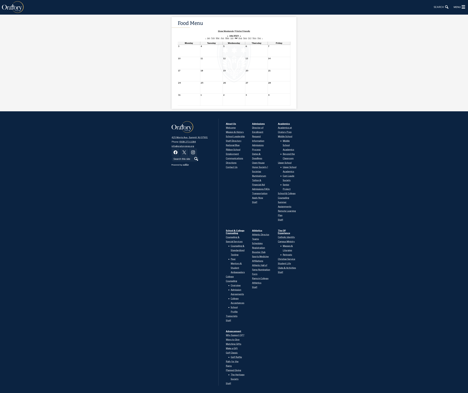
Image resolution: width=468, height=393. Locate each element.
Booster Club (258, 252)
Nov (254, 38)
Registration (258, 247)
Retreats (287, 254)
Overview (236, 285)
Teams (255, 239)
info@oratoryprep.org (183, 146)
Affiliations (257, 261)
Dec (259, 38)
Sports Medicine (260, 256)
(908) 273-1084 (187, 142)
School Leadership (235, 136)
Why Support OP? (235, 335)
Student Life (284, 263)
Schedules (257, 243)
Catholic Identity (286, 237)
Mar (218, 38)
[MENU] (463, 7)
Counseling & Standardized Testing (237, 250)
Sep (245, 38)
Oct (249, 38)
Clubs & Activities (287, 268)
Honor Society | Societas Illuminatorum (260, 171)
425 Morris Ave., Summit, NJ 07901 (190, 137)
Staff (254, 202)
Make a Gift (232, 348)
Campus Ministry (286, 241)
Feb (213, 38)
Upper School (285, 162)
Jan (208, 38)
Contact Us (231, 167)
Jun (232, 38)
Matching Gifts (233, 344)
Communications (234, 158)
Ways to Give (232, 339)
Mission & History (235, 132)
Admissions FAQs (261, 189)
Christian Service (286, 259)
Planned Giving (233, 370)
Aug (240, 38)
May (227, 38)
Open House (258, 162)
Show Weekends (226, 31)
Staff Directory (233, 141)
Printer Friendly (242, 31)
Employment (232, 154)
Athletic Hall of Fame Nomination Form (261, 269)
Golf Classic (232, 352)
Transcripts (231, 316)
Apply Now (257, 198)
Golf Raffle (236, 357)
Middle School (285, 136)
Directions (231, 162)
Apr (222, 38)
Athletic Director (260, 234)
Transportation (259, 193)
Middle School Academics (288, 145)
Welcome (231, 127)
